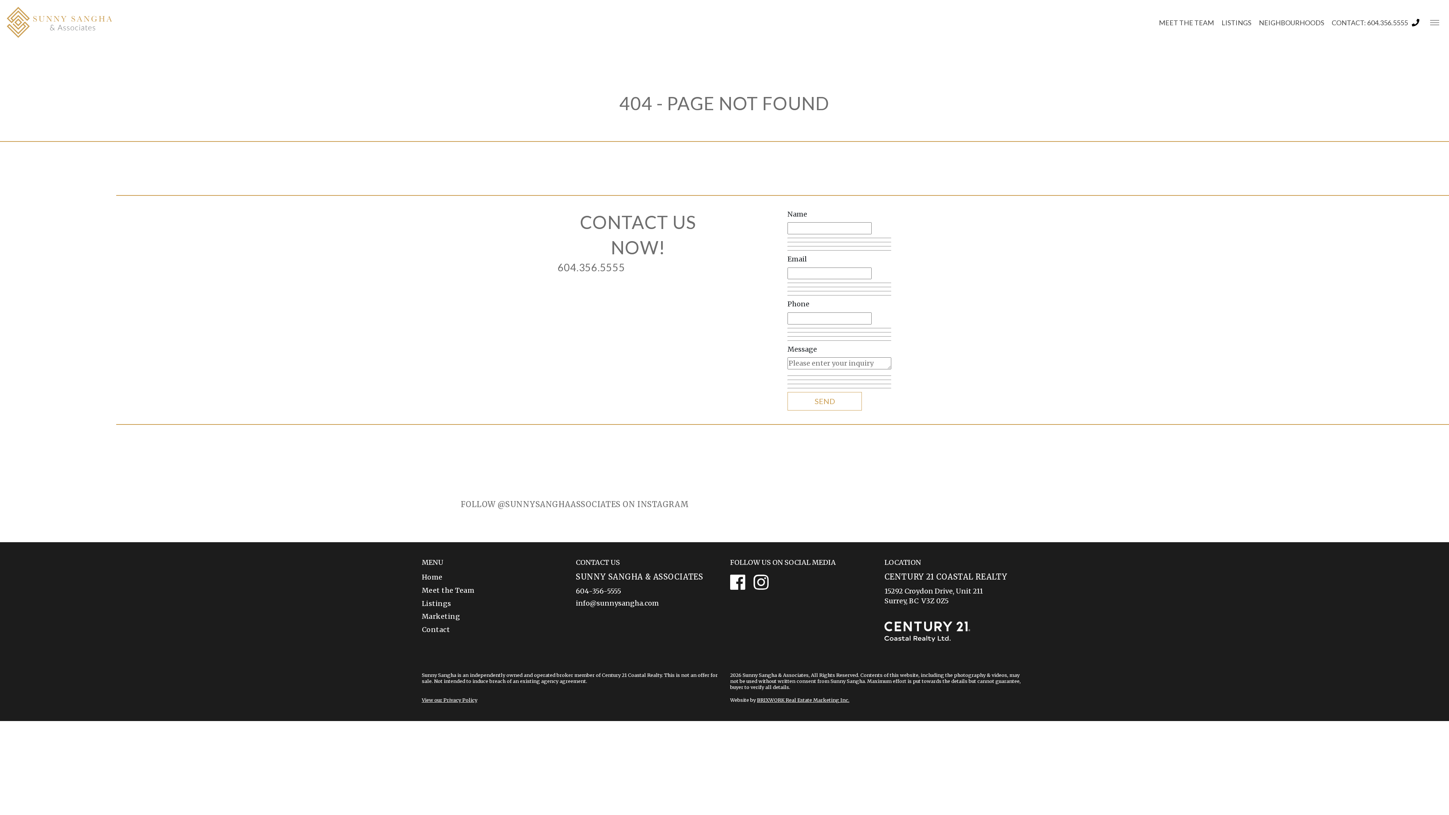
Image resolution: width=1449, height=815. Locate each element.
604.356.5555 (591, 267)
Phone (798, 304)
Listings (436, 603)
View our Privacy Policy (449, 700)
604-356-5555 (598, 591)
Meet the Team (448, 590)
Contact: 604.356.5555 (1370, 22)
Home (432, 577)
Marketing (441, 616)
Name (797, 214)
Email (797, 259)
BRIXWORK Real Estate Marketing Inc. (803, 700)
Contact (436, 629)
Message (802, 349)
